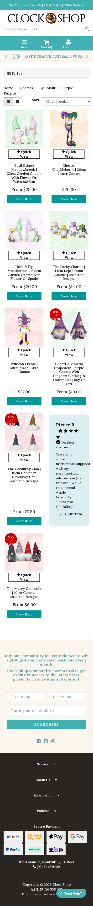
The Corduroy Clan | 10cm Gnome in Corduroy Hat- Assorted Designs (24, 475)
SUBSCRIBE (46, 724)
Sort (35, 100)
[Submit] (87, 29)
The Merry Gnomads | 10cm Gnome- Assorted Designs (24, 592)
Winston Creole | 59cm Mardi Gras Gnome (24, 368)
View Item (24, 199)
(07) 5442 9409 (48, 867)
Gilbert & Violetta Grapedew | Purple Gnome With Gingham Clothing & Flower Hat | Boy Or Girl (69, 374)
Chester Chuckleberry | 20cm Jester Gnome (69, 169)
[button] (46, 764)
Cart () (46, 47)
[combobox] (46, 29)
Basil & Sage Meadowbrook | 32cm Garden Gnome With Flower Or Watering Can (24, 173)
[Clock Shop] (46, 17)
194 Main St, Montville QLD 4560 (47, 862)
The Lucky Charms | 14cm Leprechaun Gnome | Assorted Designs (69, 273)
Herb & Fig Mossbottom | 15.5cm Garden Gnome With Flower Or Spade (24, 273)
